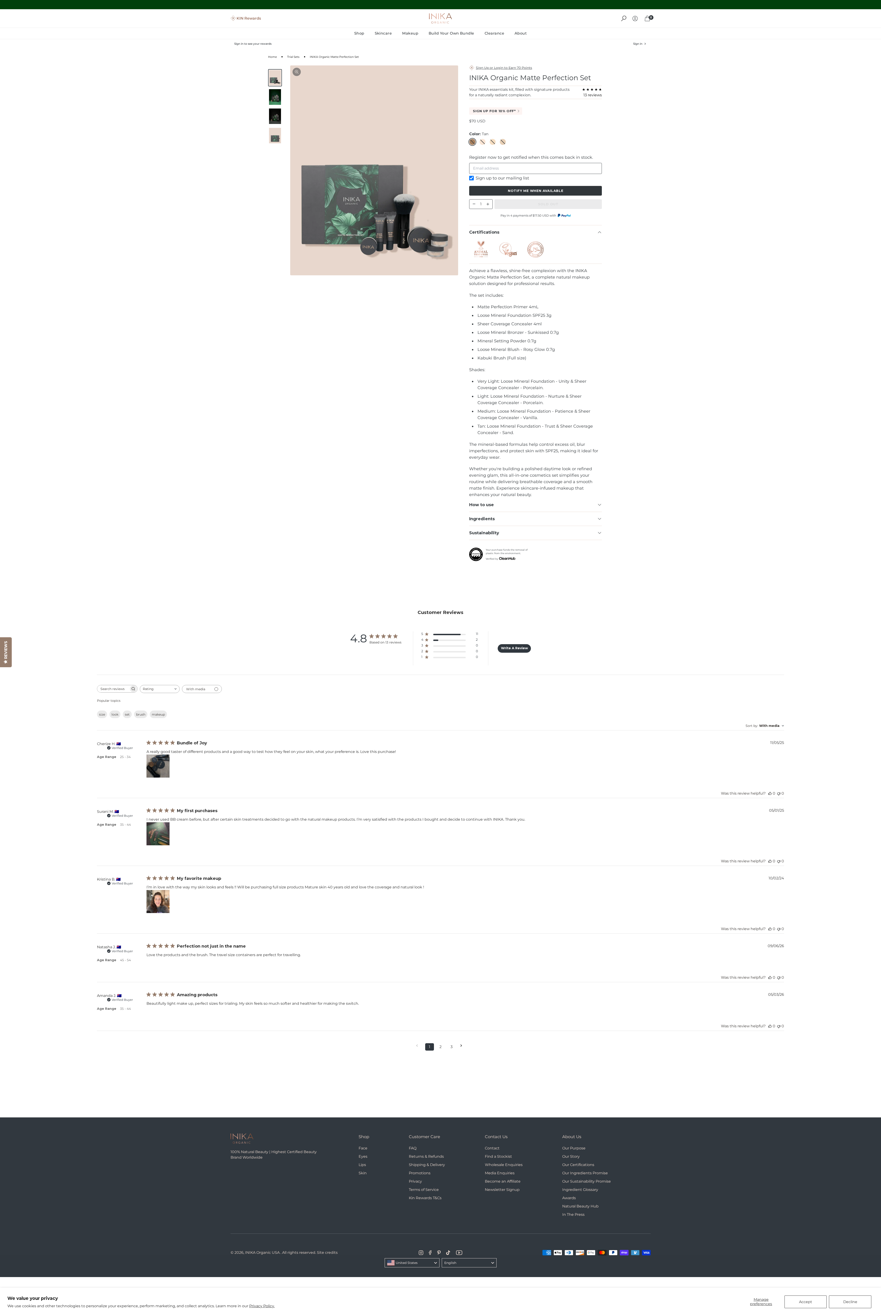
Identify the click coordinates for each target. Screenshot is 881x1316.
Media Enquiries (500, 1173)
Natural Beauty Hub (580, 1206)
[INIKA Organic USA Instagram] (421, 1252)
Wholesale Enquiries (504, 1165)
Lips (362, 1165)
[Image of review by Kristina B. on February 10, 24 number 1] (158, 901)
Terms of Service (424, 1189)
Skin (363, 1173)
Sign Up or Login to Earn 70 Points (504, 68)
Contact (492, 1148)
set (127, 714)
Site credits (327, 1252)
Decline (850, 1302)
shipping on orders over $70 (440, 4)
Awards (569, 1198)
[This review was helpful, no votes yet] (770, 793)
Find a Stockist (498, 1156)
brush (140, 714)
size (102, 714)
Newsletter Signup (502, 1189)
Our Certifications (578, 1165)
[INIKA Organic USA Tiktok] (448, 1252)
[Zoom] (297, 72)
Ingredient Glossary (580, 1189)
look (114, 714)
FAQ (412, 1148)
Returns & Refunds (426, 1156)
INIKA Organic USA (262, 1252)
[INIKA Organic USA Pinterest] (439, 1252)
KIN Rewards (249, 18)
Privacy (415, 1181)
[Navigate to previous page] (418, 1045)
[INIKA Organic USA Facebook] (430, 1252)
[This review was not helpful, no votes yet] (778, 793)
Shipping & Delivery (427, 1165)
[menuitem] (359, 33)
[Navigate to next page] (462, 1045)
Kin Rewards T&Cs (425, 1198)
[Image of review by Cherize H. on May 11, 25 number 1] (158, 766)
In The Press (573, 1214)
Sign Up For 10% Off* (494, 111)
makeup (158, 714)
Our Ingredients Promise (585, 1173)
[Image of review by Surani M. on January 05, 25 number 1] (158, 833)
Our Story (571, 1156)
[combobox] (160, 689)
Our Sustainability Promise (586, 1181)
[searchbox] (113, 688)
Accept (805, 1302)
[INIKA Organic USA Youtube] (459, 1252)
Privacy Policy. (262, 1306)
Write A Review (514, 648)
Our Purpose (573, 1148)
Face (363, 1148)
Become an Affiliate (503, 1181)
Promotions (419, 1173)
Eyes (363, 1156)
